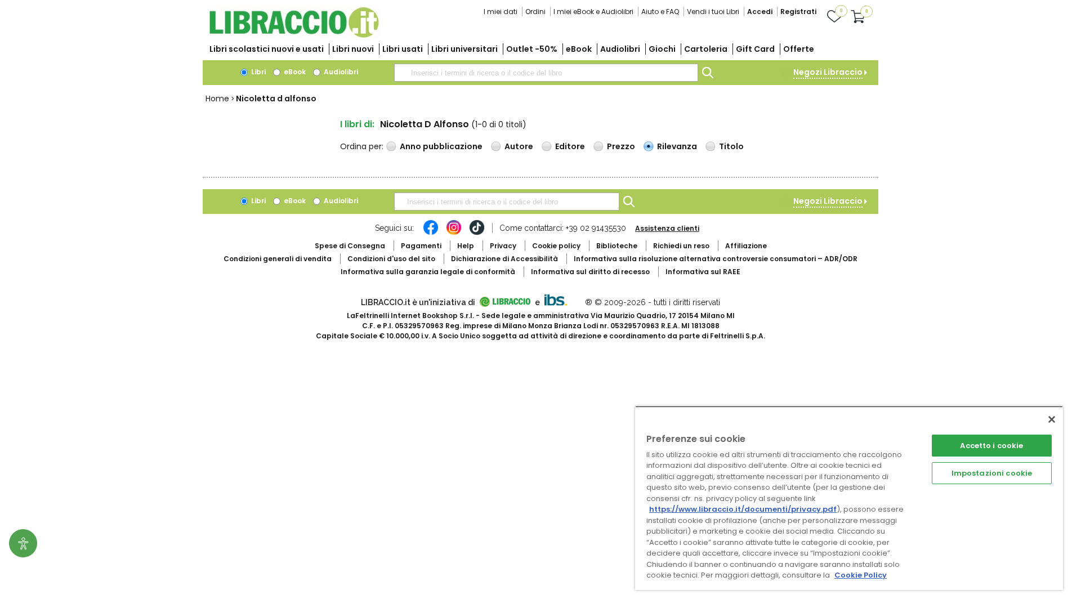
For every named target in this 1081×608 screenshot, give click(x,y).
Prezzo (621, 146)
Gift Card (755, 49)
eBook (579, 49)
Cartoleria (705, 49)
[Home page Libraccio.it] (293, 35)
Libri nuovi (353, 49)
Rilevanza (677, 146)
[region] (849, 498)
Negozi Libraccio (828, 72)
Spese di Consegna (350, 246)
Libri (257, 72)
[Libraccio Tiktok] (477, 233)
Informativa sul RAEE (702, 271)
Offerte (798, 49)
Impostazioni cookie (992, 473)
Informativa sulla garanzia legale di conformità (428, 271)
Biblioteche (616, 246)
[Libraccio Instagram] (454, 233)
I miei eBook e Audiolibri (593, 11)
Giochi (662, 49)
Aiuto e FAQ (660, 11)
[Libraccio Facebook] (431, 233)
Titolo (731, 146)
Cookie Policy (860, 575)
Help (465, 246)
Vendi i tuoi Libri (713, 11)
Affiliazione (746, 246)
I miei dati (500, 11)
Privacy (503, 246)
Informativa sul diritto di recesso (590, 271)
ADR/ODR (715, 258)
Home (217, 98)
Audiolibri (620, 49)
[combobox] (546, 73)
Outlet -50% (531, 49)
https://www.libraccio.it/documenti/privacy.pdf (743, 509)
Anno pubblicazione (441, 146)
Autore (518, 146)
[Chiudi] (1051, 419)
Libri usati (402, 49)
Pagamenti (421, 246)
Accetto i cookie (991, 445)
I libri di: (357, 124)
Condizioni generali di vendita (278, 258)
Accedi (759, 11)
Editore (570, 146)
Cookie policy (556, 246)
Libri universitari (464, 49)
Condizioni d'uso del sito (391, 258)
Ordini (535, 11)
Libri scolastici (266, 49)
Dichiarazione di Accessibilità (504, 258)
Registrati (798, 11)
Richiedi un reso (681, 246)
